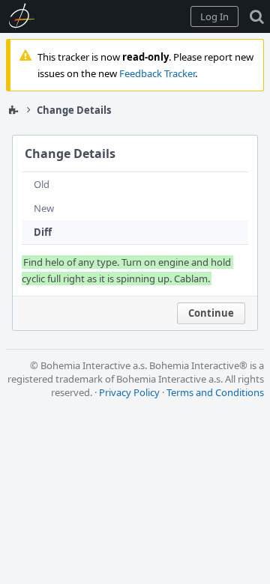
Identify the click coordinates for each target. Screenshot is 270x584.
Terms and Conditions (215, 392)
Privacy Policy (129, 392)
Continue (211, 313)
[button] (214, 16)
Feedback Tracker (157, 73)
